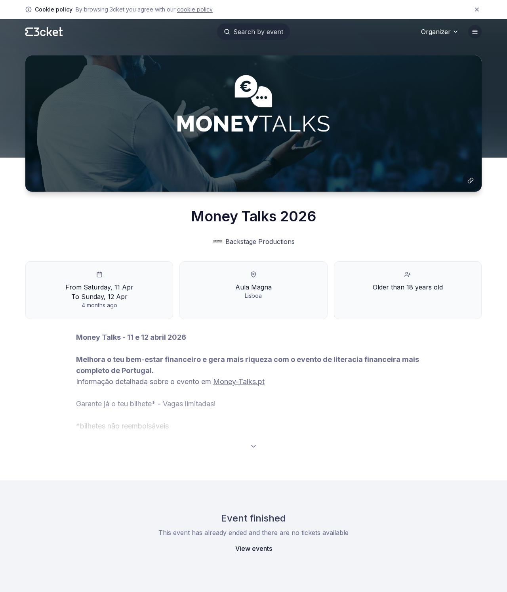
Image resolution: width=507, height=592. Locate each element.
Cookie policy (195, 9)
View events (253, 548)
